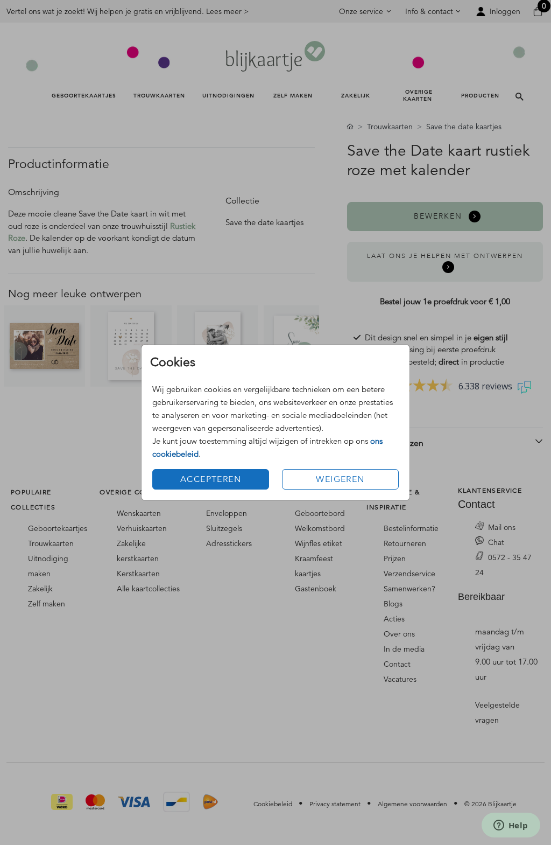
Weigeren (340, 479)
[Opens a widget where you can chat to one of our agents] (510, 826)
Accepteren (210, 479)
